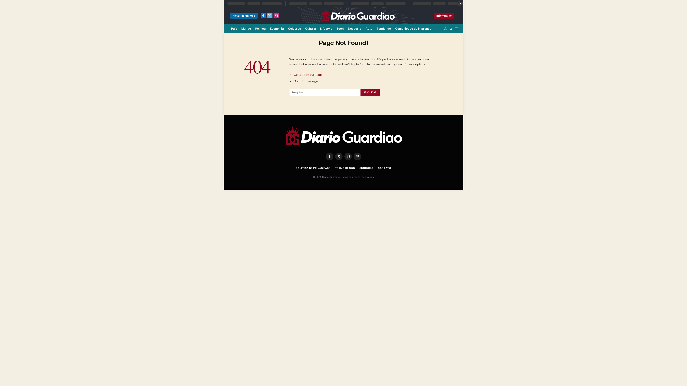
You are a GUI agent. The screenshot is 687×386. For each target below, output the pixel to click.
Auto (369, 28)
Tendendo (384, 28)
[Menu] (456, 29)
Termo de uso (345, 168)
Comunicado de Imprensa (413, 28)
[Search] (451, 29)
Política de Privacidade (313, 168)
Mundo (246, 28)
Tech (340, 28)
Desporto (354, 28)
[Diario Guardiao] (357, 15)
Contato (384, 168)
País (234, 28)
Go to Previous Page (308, 74)
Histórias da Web (244, 15)
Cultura (310, 28)
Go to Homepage (306, 81)
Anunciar (366, 168)
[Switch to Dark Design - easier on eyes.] (445, 28)
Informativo (444, 15)
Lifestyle (326, 28)
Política (260, 28)
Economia (277, 28)
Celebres (294, 28)
